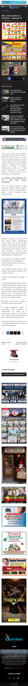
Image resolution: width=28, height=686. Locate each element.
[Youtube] (18, 678)
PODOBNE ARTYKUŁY (7, 84)
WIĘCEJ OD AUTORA (7, 86)
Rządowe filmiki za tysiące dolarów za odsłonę (15, 99)
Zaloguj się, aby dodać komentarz (14, 374)
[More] (23, 78)
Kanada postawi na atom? (6, 343)
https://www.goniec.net (14, 361)
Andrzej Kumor (7, 20)
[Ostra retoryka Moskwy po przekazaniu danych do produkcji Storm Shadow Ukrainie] (5, 128)
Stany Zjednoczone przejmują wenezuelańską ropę (18, 92)
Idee (10, 10)
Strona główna (5, 10)
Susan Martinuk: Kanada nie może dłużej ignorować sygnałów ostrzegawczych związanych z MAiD (17, 108)
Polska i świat (7, 13)
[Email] (20, 78)
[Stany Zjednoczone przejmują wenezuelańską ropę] (5, 92)
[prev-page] (23, 84)
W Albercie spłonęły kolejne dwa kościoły (21, 343)
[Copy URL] (16, 78)
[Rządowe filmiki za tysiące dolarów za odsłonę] (5, 99)
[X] (12, 78)
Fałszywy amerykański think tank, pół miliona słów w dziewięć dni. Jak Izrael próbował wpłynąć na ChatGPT (17, 119)
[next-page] (25, 84)
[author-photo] (14, 357)
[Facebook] (9, 78)
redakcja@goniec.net (18, 668)
